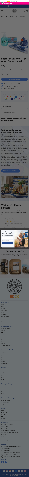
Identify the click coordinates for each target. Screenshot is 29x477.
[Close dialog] (27, 230)
